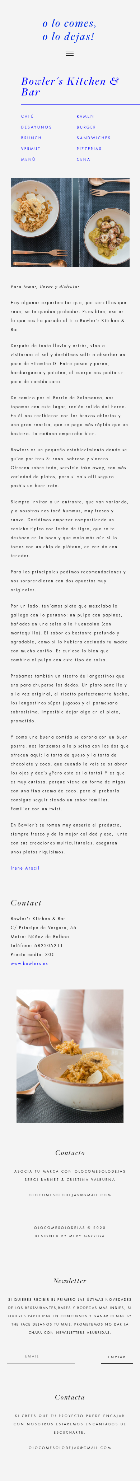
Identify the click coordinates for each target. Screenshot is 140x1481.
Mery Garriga (87, 1236)
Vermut (31, 149)
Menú (28, 160)
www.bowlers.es (29, 964)
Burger (86, 127)
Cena (84, 160)
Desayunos (36, 127)
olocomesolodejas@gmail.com (70, 1195)
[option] (70, 1056)
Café (27, 116)
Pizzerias (89, 149)
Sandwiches (94, 138)
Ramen (85, 116)
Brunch (31, 138)
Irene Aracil (25, 868)
